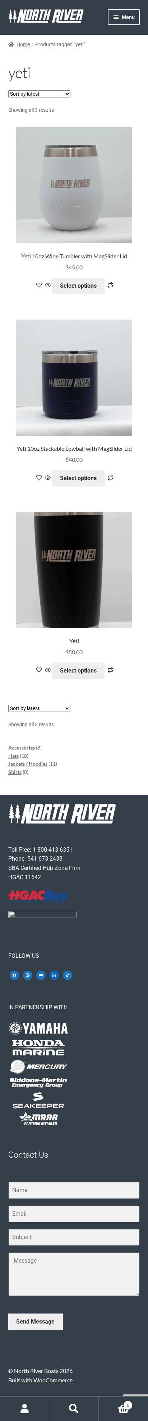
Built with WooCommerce (40, 1380)
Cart (114, 1403)
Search (73, 1409)
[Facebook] (14, 974)
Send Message (35, 1321)
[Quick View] (48, 285)
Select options (78, 285)
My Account (24, 1409)
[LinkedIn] (54, 974)
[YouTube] (41, 974)
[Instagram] (27, 974)
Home (23, 44)
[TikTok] (67, 974)
